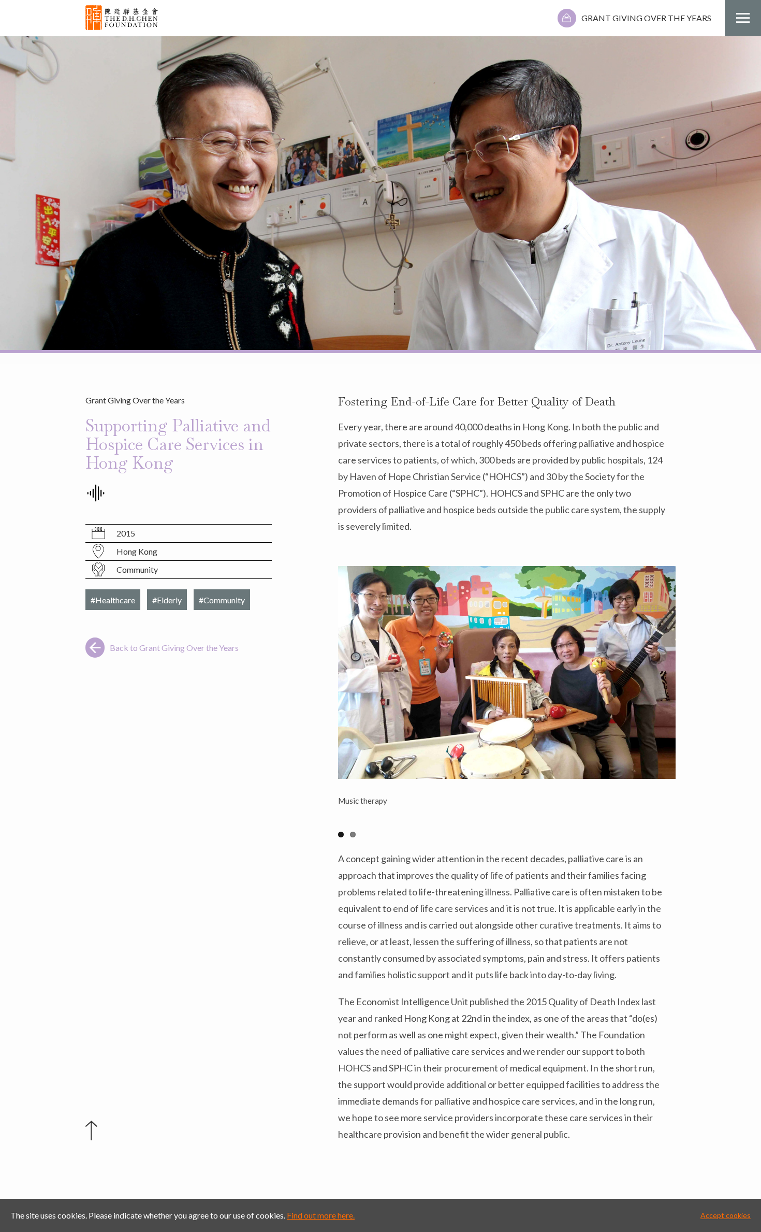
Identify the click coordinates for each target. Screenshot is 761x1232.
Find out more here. (321, 1215)
